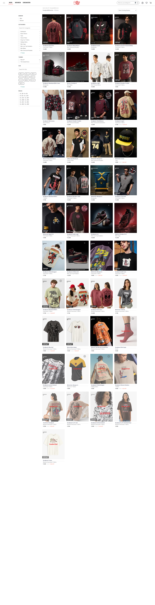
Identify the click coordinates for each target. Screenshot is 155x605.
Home (44, 8)
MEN (10, 2)
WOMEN (18, 2)
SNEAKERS (26, 2)
